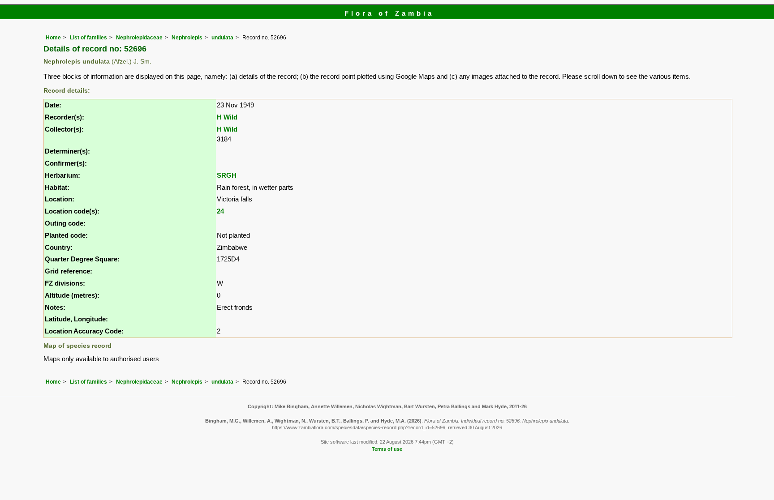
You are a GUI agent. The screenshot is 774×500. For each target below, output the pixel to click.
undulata (222, 37)
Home (53, 37)
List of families (88, 37)
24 (220, 211)
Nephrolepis (187, 37)
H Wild (227, 117)
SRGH (226, 175)
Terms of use (387, 449)
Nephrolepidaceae (139, 37)
